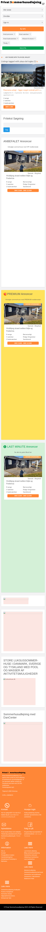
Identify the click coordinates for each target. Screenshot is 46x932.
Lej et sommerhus (29, 859)
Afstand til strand (28, 38)
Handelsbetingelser (7, 857)
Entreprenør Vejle (6, 898)
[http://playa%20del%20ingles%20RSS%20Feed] (37, 62)
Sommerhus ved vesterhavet (32, 874)
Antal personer (8, 34)
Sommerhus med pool (30, 855)
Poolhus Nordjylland (7, 892)
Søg (24, 29)
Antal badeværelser (9, 38)
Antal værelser (24, 34)
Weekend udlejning (30, 870)
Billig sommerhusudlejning (32, 853)
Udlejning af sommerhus (31, 857)
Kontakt (3, 853)
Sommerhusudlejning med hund (33, 872)
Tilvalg (5, 43)
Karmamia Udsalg (6, 894)
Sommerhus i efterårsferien (32, 876)
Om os (3, 851)
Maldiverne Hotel (29, 878)
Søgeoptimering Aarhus (8, 896)
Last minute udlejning (30, 851)
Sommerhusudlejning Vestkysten (10, 889)
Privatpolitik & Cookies (7, 855)
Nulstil (23, 48)
